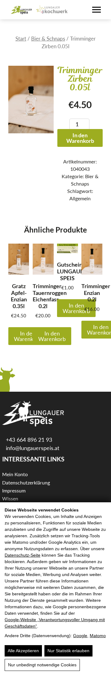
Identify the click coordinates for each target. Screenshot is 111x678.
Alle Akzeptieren (23, 650)
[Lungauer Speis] (21, 9)
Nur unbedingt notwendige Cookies (42, 664)
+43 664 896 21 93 (28, 439)
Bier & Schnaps (48, 39)
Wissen (10, 498)
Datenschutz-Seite (22, 555)
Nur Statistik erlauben (68, 650)
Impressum (14, 490)
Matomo (98, 635)
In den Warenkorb (80, 138)
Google (80, 635)
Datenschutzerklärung (26, 482)
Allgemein (80, 198)
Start (20, 39)
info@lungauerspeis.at (31, 448)
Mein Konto (15, 474)
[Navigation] (96, 10)
